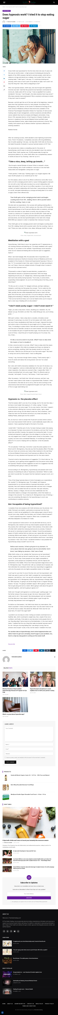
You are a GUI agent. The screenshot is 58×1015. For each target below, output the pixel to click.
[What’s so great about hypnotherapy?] (15, 704)
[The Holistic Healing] (29, 2)
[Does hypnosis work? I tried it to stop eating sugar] (29, 46)
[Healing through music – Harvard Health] (7, 991)
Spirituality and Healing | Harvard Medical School (25, 980)
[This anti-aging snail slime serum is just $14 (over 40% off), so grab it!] (7, 952)
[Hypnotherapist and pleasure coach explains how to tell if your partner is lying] (42, 679)
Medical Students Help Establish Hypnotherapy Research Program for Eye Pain (15, 690)
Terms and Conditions (29, 1006)
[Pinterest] (4, 82)
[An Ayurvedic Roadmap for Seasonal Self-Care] (7, 853)
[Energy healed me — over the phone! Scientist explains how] (7, 974)
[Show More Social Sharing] (39, 26)
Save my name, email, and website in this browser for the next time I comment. (25, 757)
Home (4, 6)
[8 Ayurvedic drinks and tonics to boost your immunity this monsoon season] (29, 822)
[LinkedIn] (4, 78)
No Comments (30, 21)
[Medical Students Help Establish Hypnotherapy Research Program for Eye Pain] (15, 679)
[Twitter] (4, 74)
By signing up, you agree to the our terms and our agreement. (29, 901)
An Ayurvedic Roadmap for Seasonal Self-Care (24, 851)
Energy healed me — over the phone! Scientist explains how (27, 972)
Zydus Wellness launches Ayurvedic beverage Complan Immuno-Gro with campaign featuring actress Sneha (33, 867)
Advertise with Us (20, 1003)
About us (10, 1003)
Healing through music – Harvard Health (23, 989)
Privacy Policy (38, 901)
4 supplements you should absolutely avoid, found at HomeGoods (29, 941)
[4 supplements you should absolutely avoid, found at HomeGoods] (7, 943)
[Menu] (4, 2)
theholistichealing (38, 1009)
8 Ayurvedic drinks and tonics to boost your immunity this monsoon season (25, 840)
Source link (11, 644)
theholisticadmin (11, 21)
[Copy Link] (4, 89)
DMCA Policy (39, 1003)
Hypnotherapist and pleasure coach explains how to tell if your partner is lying (42, 689)
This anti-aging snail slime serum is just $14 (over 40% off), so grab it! (30, 949)
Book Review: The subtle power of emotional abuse (25, 958)
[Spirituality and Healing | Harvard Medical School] (7, 983)
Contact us (30, 1003)
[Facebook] (4, 70)
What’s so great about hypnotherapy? (13, 714)
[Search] (54, 2)
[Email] (4, 85)
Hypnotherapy (6, 10)
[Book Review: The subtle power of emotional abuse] (7, 960)
